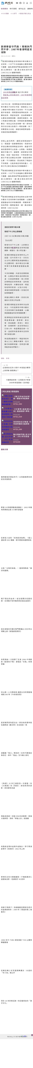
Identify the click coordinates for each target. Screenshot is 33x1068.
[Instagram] (23, 3)
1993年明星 (7, 92)
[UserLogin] (27, 3)
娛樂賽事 (4, 8)
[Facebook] (20, 3)
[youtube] (17, 3)
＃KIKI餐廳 (5, 13)
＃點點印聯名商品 (24, 13)
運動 (2, 358)
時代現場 (13, 8)
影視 (7, 358)
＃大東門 (13, 13)
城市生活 (22, 8)
